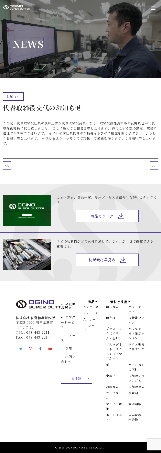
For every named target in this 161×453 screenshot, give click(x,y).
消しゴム (112, 307)
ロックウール (114, 395)
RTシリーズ (90, 327)
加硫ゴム (112, 387)
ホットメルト (114, 417)
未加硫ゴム (136, 387)
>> (154, 165)
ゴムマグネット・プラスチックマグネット (114, 351)
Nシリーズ (91, 307)
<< (7, 165)
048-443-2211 (37, 332)
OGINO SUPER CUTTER (24, 7)
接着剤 (133, 393)
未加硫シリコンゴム (136, 378)
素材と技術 (119, 302)
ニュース (68, 338)
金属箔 (111, 376)
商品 (91, 302)
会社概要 (68, 306)
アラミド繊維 (114, 406)
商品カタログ (102, 216)
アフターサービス (68, 322)
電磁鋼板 (134, 404)
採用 (68, 348)
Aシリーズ (91, 319)
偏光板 (111, 318)
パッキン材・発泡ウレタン (136, 333)
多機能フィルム (136, 320)
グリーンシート (136, 309)
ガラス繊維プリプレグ (136, 346)
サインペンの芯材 (136, 367)
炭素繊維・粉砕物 (136, 417)
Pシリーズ (91, 313)
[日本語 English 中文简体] (76, 379)
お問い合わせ (68, 359)
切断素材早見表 (102, 260)
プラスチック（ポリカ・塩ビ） (114, 333)
